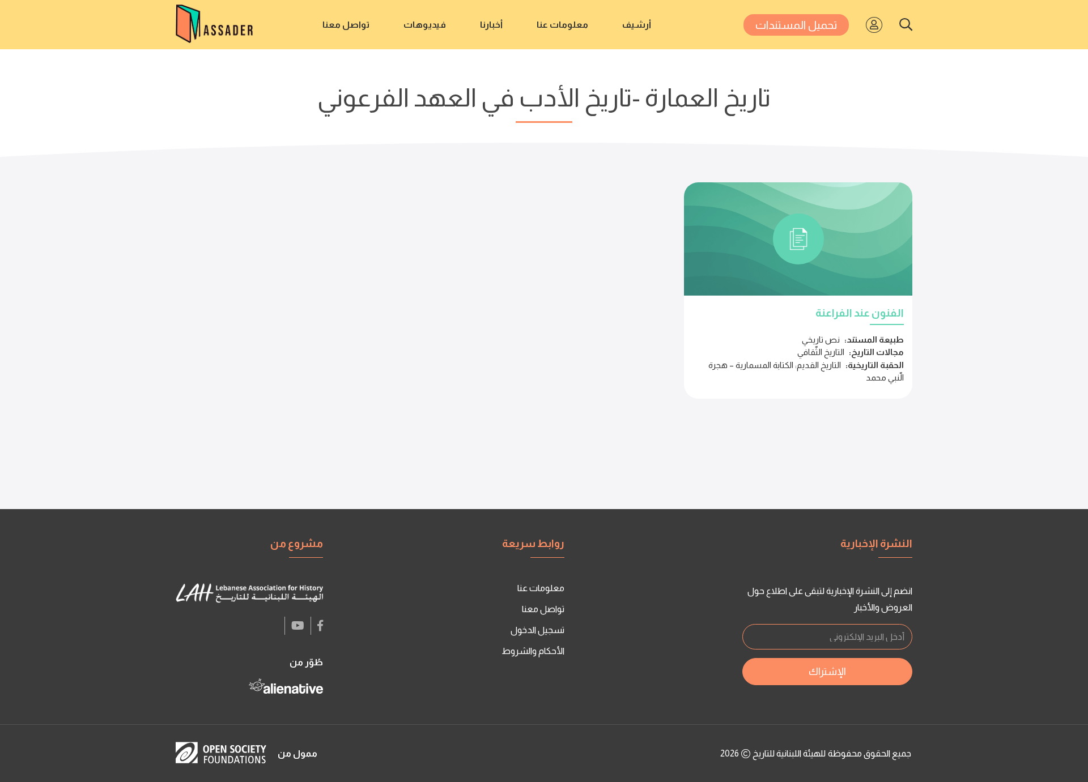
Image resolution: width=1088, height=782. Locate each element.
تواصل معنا (345, 24)
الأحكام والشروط (533, 651)
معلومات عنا (562, 24)
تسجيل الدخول (537, 630)
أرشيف (636, 24)
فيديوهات (424, 24)
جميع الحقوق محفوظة (869, 753)
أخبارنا (491, 24)
